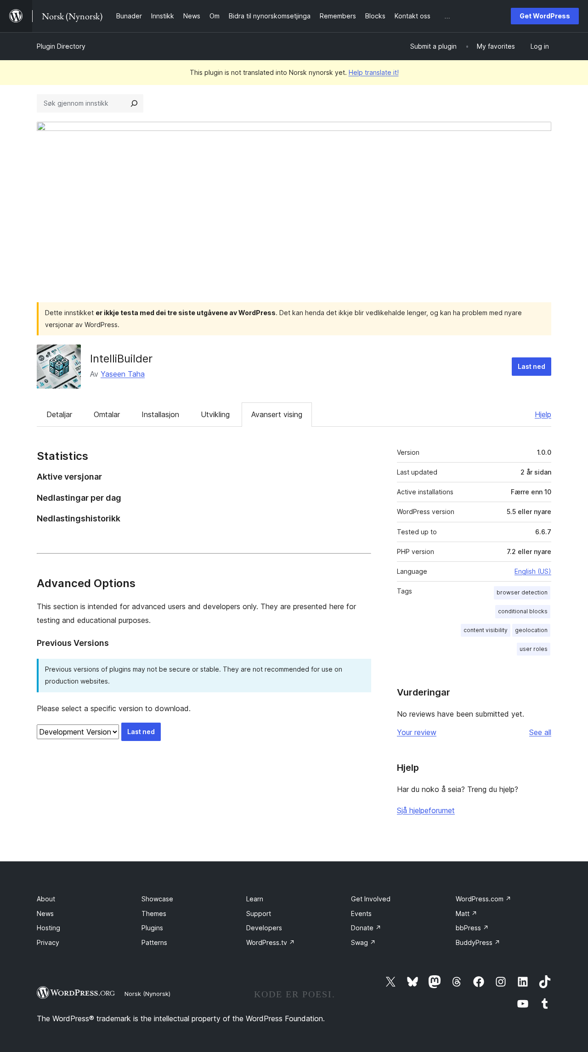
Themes (153, 913)
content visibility (486, 630)
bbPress (472, 928)
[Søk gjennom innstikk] (134, 103)
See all (540, 732)
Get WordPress (545, 16)
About (46, 899)
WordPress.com (483, 899)
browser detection (522, 592)
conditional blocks (523, 611)
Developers (264, 928)
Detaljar (59, 414)
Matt (466, 913)
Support (258, 913)
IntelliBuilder (121, 358)
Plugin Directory (61, 46)
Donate (366, 928)
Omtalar (107, 414)
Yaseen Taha (123, 374)
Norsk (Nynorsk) (147, 993)
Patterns (154, 942)
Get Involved (370, 899)
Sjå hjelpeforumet (426, 810)
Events (361, 913)
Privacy (48, 942)
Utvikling (215, 414)
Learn (254, 899)
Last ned (531, 366)
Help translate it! (374, 72)
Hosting (48, 928)
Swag (363, 942)
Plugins (152, 928)
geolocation (531, 630)
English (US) (532, 571)
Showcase (157, 899)
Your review (416, 732)
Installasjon (160, 414)
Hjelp (543, 414)
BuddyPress (478, 942)
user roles (534, 648)
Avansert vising (276, 414)
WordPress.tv (270, 942)
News (45, 913)
